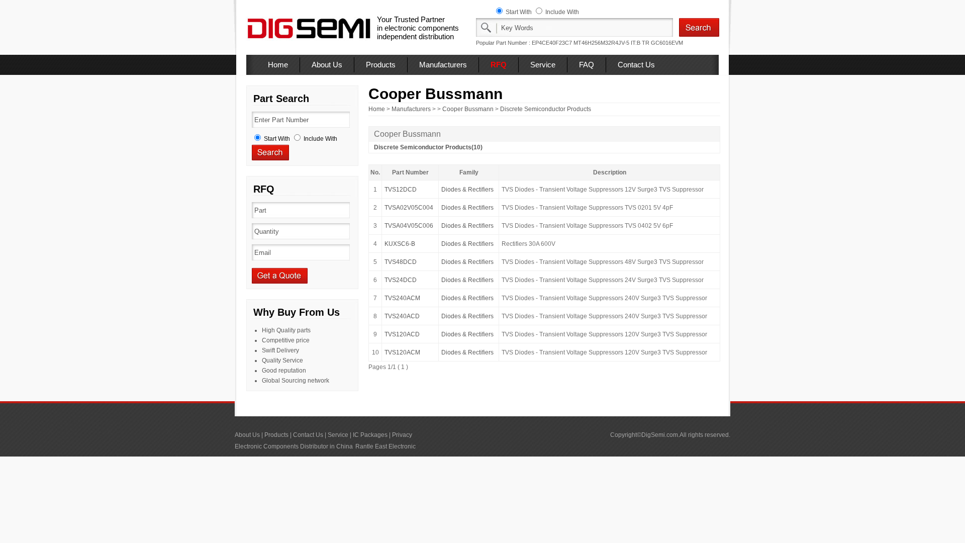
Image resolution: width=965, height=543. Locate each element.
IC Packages (370, 434)
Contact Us (636, 64)
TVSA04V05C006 (408, 225)
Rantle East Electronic (385, 446)
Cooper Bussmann (468, 109)
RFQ (499, 64)
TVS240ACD (402, 316)
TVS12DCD (400, 189)
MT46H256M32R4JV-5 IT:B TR (611, 43)
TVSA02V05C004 (408, 207)
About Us (327, 64)
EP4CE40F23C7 (552, 43)
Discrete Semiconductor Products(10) (428, 147)
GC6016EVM (667, 43)
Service (542, 64)
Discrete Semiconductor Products (545, 109)
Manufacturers (443, 64)
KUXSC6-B (399, 243)
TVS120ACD (402, 334)
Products (381, 64)
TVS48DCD (400, 261)
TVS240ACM (402, 298)
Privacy (402, 434)
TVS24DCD (400, 280)
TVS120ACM (402, 352)
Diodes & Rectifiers (467, 189)
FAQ (586, 64)
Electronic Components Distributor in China (294, 446)
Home (278, 64)
